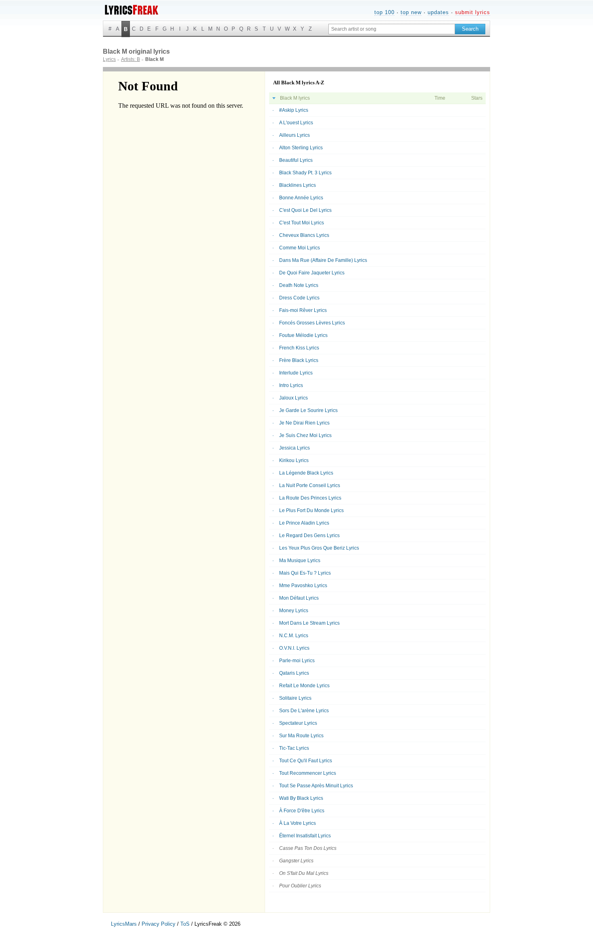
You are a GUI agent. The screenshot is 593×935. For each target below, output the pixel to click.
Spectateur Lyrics (298, 723)
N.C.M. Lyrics (293, 635)
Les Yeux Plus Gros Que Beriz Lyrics (319, 548)
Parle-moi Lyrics (297, 660)
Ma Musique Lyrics (299, 560)
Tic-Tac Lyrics (294, 748)
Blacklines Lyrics (297, 185)
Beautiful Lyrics (296, 160)
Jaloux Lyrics (293, 398)
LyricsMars (124, 924)
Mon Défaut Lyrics (299, 598)
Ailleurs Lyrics (294, 135)
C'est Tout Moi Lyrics (301, 223)
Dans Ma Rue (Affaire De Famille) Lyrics (323, 260)
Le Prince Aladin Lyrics (304, 523)
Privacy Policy (158, 924)
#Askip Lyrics (293, 110)
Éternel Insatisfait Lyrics (305, 836)
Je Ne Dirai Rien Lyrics (304, 423)
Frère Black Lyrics (298, 360)
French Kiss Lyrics (299, 348)
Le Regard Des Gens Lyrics (309, 535)
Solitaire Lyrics (295, 698)
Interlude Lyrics (296, 373)
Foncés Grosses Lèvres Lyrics (312, 323)
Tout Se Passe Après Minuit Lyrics (316, 786)
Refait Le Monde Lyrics (304, 685)
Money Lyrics (293, 610)
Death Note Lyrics (298, 285)
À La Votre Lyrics (297, 823)
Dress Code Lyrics (299, 298)
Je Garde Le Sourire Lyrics (308, 410)
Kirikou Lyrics (294, 460)
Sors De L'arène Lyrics (304, 710)
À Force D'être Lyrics (301, 811)
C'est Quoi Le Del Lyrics (305, 210)
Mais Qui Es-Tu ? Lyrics (305, 573)
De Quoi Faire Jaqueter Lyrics (312, 273)
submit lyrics (472, 12)
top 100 (384, 12)
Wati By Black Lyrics (301, 798)
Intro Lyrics (291, 385)
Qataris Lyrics (294, 673)
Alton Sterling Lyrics (301, 148)
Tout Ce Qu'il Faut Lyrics (305, 760)
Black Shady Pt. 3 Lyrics (305, 173)
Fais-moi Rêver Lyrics (303, 310)
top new (411, 12)
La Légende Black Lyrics (306, 473)
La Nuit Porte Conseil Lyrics (309, 485)
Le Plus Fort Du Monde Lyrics (311, 510)
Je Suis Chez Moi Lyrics (305, 435)
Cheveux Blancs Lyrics (304, 235)
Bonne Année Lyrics (301, 198)
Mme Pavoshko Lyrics (303, 585)
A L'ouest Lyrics (296, 123)
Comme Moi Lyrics (299, 248)
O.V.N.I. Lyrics (294, 648)
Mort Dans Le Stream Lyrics (309, 623)
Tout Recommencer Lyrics (307, 773)
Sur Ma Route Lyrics (301, 735)
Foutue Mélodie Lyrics (303, 335)
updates (438, 12)
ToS (185, 924)
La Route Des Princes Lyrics (310, 498)
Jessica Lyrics (294, 448)
